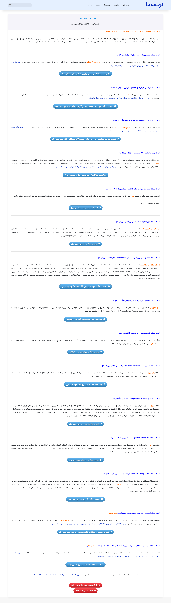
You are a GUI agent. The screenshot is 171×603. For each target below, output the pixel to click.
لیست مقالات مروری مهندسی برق (84, 423)
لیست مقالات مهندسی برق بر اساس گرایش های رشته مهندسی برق (84, 106)
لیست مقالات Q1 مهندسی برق (84, 243)
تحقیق (98, 5)
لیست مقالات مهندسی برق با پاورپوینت (84, 564)
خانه (93, 19)
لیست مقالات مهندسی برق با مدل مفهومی (84, 319)
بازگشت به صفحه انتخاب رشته (84, 585)
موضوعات (117, 5)
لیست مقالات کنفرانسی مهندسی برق (84, 499)
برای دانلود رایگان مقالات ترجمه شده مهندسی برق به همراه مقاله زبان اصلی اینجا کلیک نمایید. (85, 167)
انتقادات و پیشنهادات (84, 590)
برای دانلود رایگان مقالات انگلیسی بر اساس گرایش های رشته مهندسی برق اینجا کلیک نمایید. (118, 98)
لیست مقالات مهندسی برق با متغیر (84, 351)
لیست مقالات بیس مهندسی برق (84, 207)
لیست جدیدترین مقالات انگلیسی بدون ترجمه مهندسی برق (84, 531)
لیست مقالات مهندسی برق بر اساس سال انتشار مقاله (84, 73)
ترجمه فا (126, 5)
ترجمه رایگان (106, 5)
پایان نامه (89, 5)
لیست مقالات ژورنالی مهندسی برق (84, 459)
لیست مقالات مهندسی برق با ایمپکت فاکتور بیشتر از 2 (84, 286)
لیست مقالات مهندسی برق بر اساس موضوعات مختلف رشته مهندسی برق (84, 138)
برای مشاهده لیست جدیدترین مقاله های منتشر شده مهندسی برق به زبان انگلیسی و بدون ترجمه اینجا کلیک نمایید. (88, 524)
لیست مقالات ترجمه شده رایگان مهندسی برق (84, 174)
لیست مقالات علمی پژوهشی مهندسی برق (84, 384)
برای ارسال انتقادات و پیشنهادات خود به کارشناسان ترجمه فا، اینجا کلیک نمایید (55, 575)
